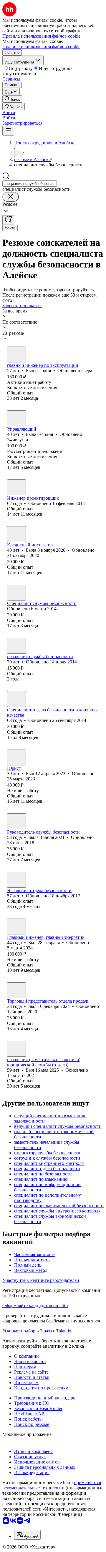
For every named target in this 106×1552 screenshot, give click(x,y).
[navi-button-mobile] (8, 131)
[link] (12, 99)
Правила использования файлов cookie (41, 46)
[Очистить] (10, 197)
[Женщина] (16, 418)
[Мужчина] (16, 354)
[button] (8, 112)
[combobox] (29, 183)
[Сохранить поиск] (8, 220)
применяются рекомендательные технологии (51, 1485)
